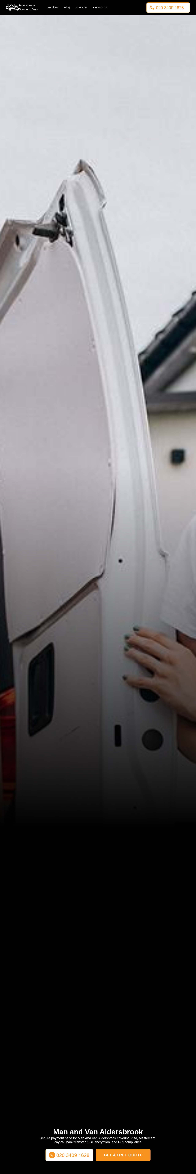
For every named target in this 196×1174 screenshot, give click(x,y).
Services (52, 7)
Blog (67, 7)
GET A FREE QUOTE (123, 1155)
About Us (81, 7)
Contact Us (100, 7)
